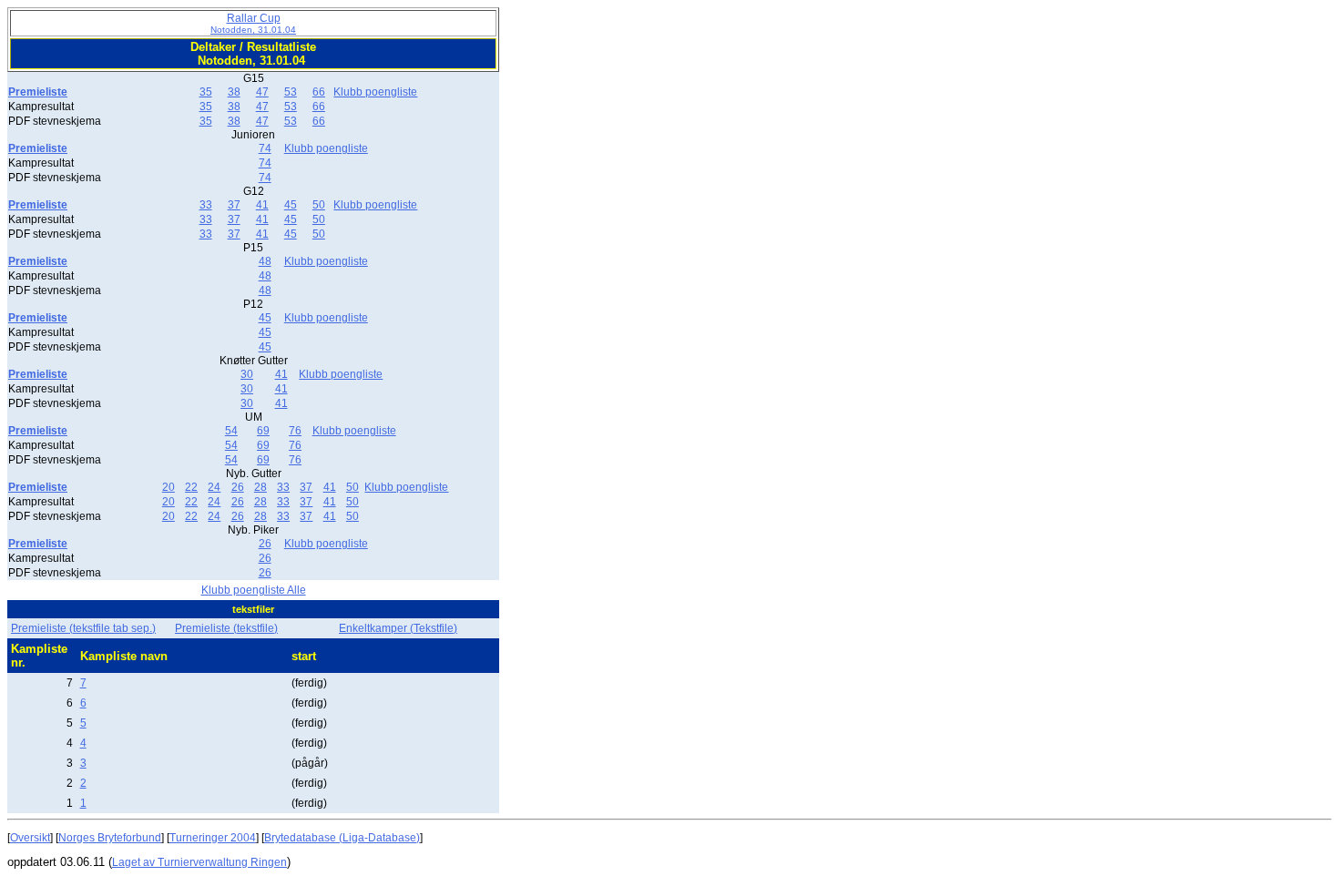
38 (234, 92)
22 (191, 487)
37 (234, 205)
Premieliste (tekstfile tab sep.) (83, 628)
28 (260, 487)
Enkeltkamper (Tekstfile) (398, 628)
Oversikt (30, 837)
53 (290, 92)
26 (237, 487)
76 (295, 430)
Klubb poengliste (375, 92)
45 (290, 205)
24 (214, 487)
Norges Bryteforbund (109, 837)
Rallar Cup (253, 23)
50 (318, 205)
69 (263, 430)
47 (262, 92)
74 (265, 148)
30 (246, 374)
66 (318, 92)
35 (205, 92)
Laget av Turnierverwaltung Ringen (199, 862)
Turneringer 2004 (212, 837)
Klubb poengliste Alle (253, 590)
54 (231, 430)
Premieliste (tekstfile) (226, 628)
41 (262, 205)
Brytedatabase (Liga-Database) (342, 837)
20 (168, 487)
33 (205, 205)
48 (265, 261)
